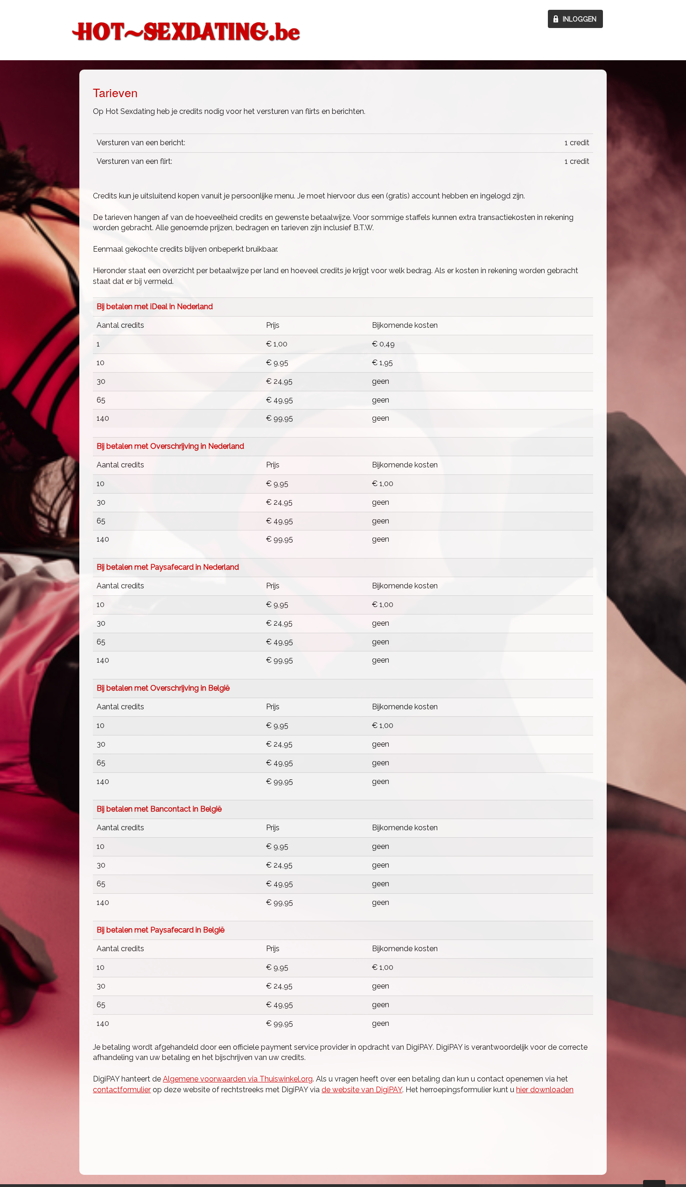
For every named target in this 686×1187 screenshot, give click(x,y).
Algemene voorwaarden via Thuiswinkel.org (238, 1078)
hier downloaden (545, 1089)
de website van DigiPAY (362, 1089)
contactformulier (122, 1089)
